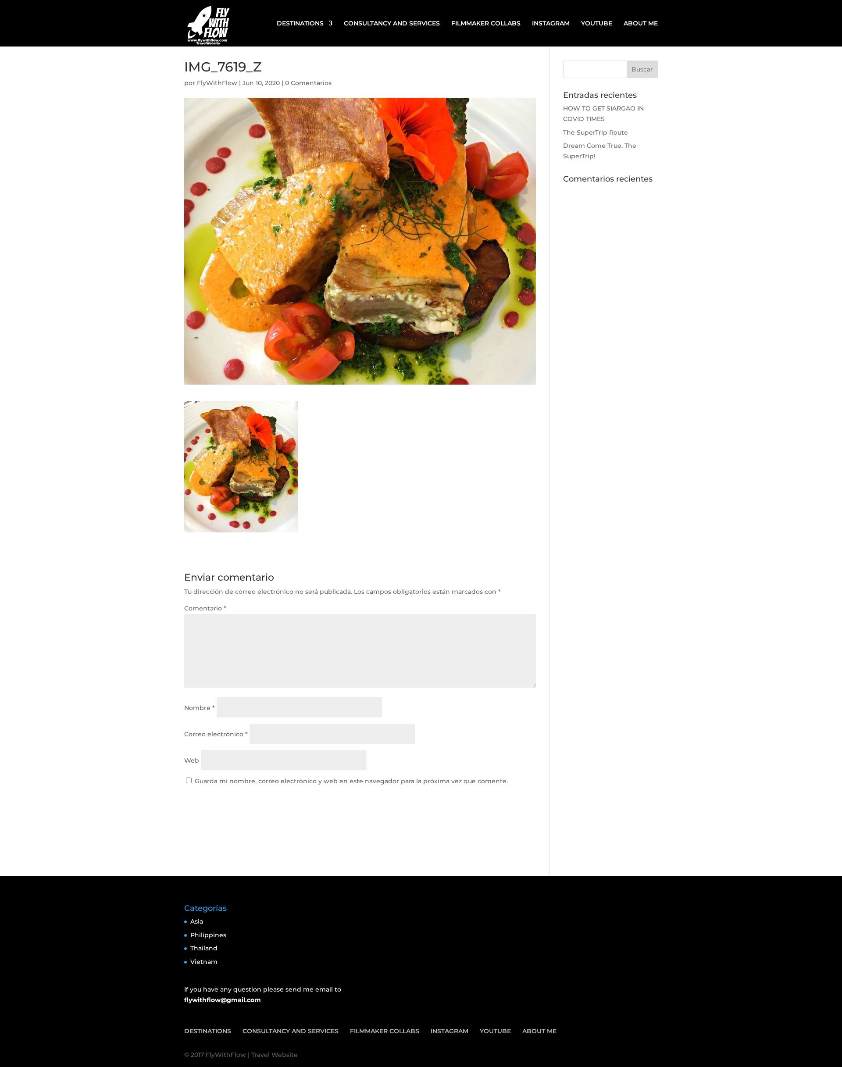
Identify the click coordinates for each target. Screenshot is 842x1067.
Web (191, 760)
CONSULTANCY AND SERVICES (392, 23)
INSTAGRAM (551, 23)
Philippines (208, 935)
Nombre (199, 708)
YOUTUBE (596, 23)
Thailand (204, 948)
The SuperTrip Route (595, 132)
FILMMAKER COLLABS (486, 23)
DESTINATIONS (300, 23)
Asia (196, 921)
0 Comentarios (308, 83)
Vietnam (204, 962)
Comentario (205, 608)
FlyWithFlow (217, 83)
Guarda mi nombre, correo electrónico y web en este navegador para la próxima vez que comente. (351, 781)
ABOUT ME (641, 23)
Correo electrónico (216, 734)
